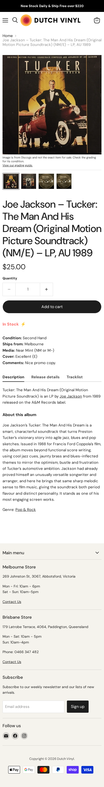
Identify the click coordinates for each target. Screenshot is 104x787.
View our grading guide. (18, 165)
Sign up (78, 706)
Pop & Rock (25, 509)
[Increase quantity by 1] (46, 289)
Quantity (10, 278)
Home (8, 36)
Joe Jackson (71, 396)
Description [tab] (13, 377)
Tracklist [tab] (75, 377)
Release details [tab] (45, 377)
